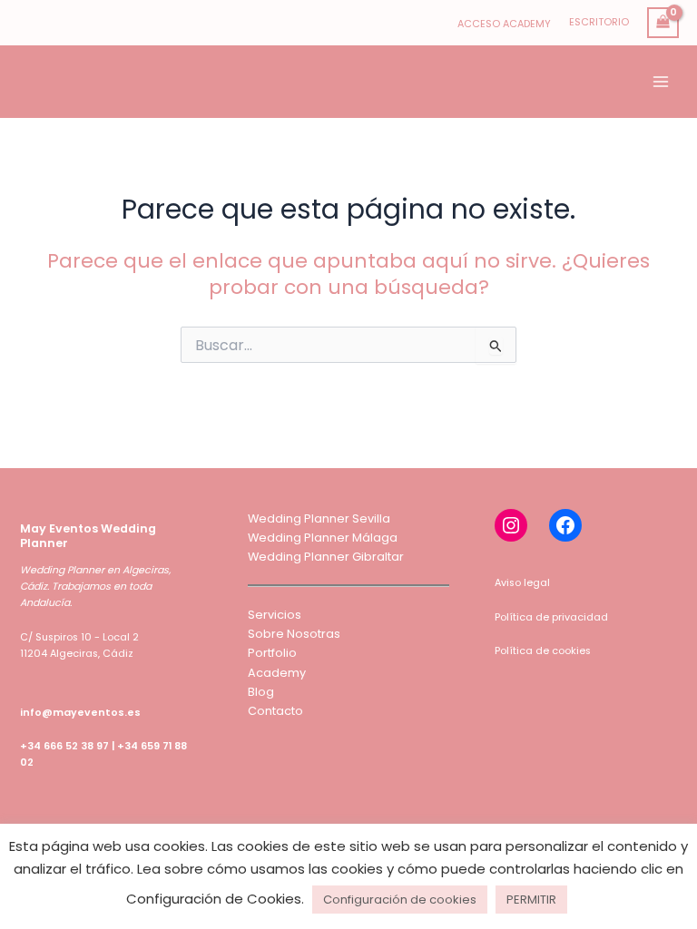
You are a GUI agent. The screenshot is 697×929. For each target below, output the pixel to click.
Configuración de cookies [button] (399, 899)
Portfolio (272, 652)
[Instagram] (511, 525)
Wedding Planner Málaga (323, 537)
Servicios (274, 614)
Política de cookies (543, 651)
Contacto (275, 711)
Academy (277, 672)
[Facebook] (565, 525)
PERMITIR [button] (531, 899)
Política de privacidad (551, 617)
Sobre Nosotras (294, 633)
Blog (261, 691)
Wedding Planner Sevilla (319, 518)
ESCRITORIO (599, 22)
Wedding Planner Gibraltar (326, 556)
